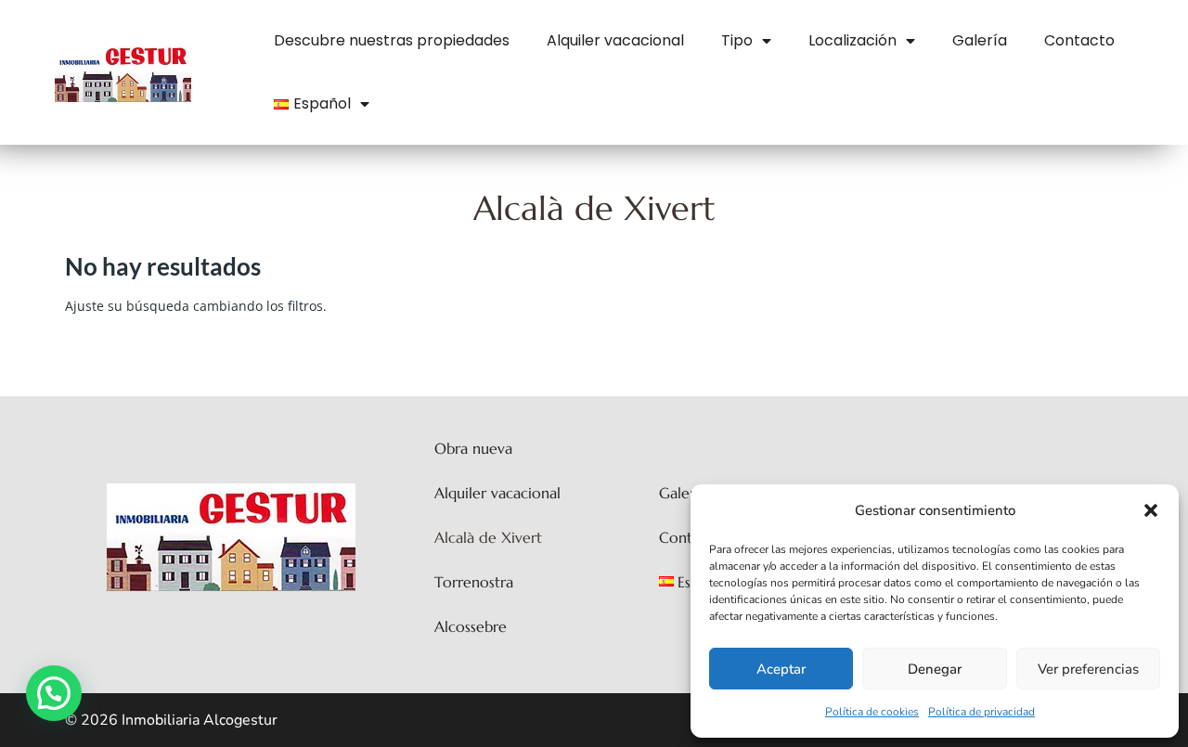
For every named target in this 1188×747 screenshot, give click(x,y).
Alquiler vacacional (615, 40)
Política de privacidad (981, 711)
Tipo (737, 40)
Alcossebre (470, 626)
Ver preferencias (1088, 669)
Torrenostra (473, 582)
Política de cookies (872, 711)
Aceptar (781, 669)
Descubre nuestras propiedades (392, 40)
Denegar (935, 669)
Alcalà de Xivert (488, 537)
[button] (1151, 510)
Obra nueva (473, 448)
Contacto (1079, 40)
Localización (852, 40)
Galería (979, 40)
